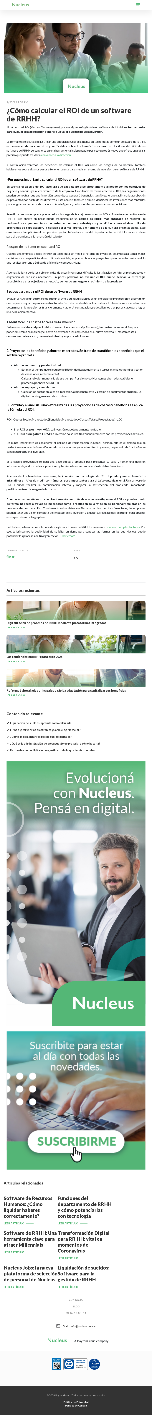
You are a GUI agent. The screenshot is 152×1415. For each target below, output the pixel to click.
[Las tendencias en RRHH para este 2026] (76, 652)
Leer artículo (15, 627)
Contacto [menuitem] (76, 1299)
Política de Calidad (76, 1405)
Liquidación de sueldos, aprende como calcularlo (41, 723)
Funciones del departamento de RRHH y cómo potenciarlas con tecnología (85, 1207)
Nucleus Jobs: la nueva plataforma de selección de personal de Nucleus (30, 1273)
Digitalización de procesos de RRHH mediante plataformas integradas (56, 623)
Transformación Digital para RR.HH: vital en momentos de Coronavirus (84, 1242)
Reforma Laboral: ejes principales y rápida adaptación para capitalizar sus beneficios (66, 690)
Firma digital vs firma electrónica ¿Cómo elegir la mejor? (45, 729)
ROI (76, 558)
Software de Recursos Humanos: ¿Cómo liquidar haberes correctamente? (28, 1207)
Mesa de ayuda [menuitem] (76, 1313)
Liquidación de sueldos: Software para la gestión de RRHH (83, 1273)
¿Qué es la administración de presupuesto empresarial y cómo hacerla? (55, 743)
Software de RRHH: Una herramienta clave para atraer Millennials (30, 1239)
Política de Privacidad (76, 1402)
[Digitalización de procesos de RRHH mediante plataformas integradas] (76, 618)
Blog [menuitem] (76, 1306)
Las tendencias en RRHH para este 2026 (34, 656)
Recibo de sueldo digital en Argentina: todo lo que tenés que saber (52, 750)
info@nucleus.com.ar (79, 1326)
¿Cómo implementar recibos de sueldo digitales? (41, 736)
